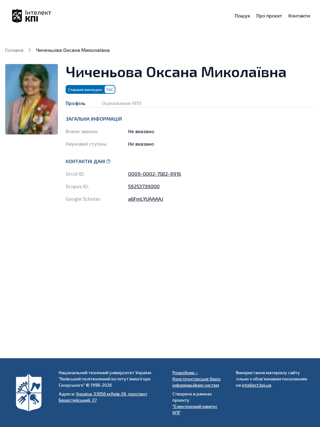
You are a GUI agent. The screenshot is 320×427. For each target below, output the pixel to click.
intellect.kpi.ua (256, 385)
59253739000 (144, 186)
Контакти (299, 15)
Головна (14, 50)
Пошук (242, 15)
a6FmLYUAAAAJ (145, 199)
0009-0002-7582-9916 (154, 174)
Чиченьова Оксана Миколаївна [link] (73, 50)
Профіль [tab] (76, 103)
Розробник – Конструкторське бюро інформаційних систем (196, 379)
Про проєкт (269, 15)
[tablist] (190, 101)
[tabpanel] (190, 159)
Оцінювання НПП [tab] (121, 103)
